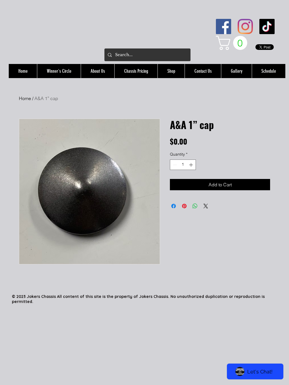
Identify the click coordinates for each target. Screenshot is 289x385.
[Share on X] (205, 206)
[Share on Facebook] (173, 206)
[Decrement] (174, 165)
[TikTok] (267, 26)
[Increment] (191, 165)
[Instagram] (245, 26)
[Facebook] (223, 26)
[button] (233, 43)
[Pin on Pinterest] (184, 206)
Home (25, 98)
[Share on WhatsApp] (195, 206)
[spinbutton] (183, 165)
